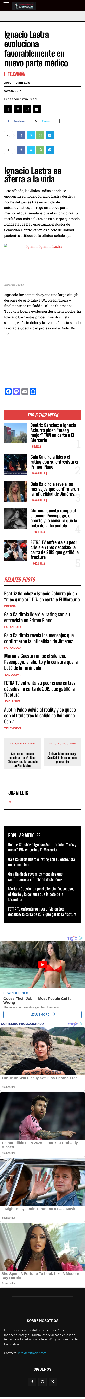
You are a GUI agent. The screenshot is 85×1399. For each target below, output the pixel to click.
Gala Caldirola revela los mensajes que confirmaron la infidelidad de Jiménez (55, 489)
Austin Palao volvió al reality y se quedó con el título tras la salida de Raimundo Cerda (40, 715)
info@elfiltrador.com (32, 1353)
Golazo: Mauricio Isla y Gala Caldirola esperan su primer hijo (62, 757)
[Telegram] (37, 109)
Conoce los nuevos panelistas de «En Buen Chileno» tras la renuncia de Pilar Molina (23, 760)
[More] (59, 121)
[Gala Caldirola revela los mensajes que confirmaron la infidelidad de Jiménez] (15, 491)
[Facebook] (8, 109)
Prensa (36, 446)
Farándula (38, 473)
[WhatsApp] (27, 109)
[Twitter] (18, 109)
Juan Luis (22, 82)
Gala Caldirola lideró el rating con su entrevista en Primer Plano (55, 462)
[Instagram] (42, 1382)
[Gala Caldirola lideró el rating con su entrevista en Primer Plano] (15, 464)
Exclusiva (38, 532)
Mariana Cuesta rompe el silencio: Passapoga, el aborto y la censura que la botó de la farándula (54, 518)
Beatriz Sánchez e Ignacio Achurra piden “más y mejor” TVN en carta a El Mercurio (53, 432)
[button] (7, 5)
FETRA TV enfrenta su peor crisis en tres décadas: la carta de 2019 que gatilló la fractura (55, 550)
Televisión (12, 728)
